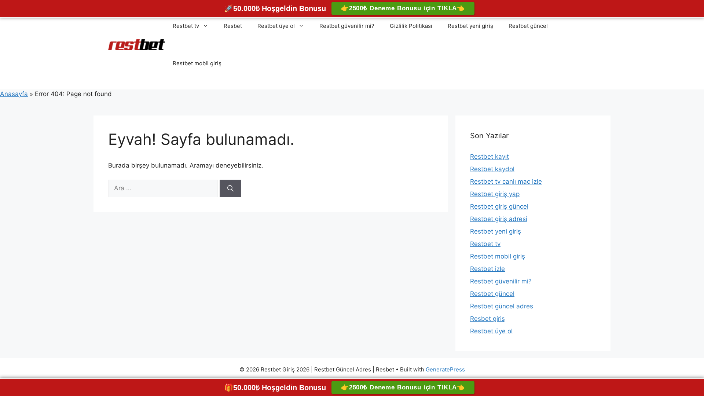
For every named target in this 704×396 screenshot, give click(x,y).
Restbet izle (487, 268)
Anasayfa (14, 94)
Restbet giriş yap (495, 194)
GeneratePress (445, 369)
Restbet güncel (528, 25)
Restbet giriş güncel (499, 206)
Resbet (233, 25)
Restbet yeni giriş (470, 25)
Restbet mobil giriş (197, 63)
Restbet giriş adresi (498, 219)
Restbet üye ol (276, 25)
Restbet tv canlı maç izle (506, 181)
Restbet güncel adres (501, 306)
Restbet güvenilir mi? (346, 25)
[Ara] (230, 188)
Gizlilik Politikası (411, 25)
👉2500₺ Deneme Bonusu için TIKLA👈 (403, 8)
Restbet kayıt (489, 156)
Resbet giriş (487, 318)
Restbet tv (186, 25)
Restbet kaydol (492, 169)
